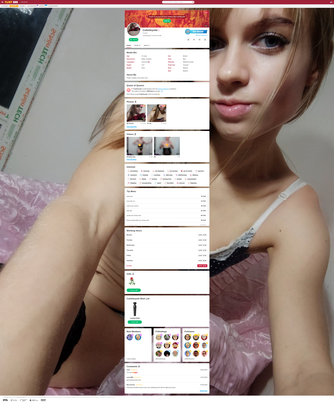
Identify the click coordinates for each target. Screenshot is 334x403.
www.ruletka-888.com (22, 397)
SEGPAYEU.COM (42, 397)
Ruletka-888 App (53, 6)
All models (5, 6)
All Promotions (32, 6)
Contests (42, 6)
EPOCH (34, 397)
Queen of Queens (163, 89)
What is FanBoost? (201, 35)
